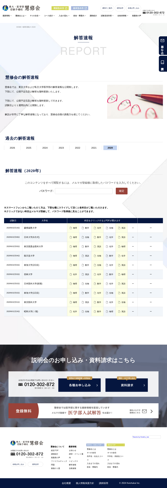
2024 (45, 147)
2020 (110, 147)
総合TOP (54, 450)
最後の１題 (55, 468)
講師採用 (103, 483)
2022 (77, 147)
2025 (28, 147)
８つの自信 (91, 453)
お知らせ (72, 450)
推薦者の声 (136, 16)
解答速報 (72, 465)
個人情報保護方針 (85, 483)
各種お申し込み (133, 8)
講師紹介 (93, 16)
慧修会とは (91, 449)
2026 (12, 147)
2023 (61, 147)
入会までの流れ (93, 463)
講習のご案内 (107, 8)
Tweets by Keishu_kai (141, 437)
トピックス (73, 461)
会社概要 (66, 483)
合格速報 (72, 468)
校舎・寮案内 (92, 467)
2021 (94, 147)
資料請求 (120, 8)
